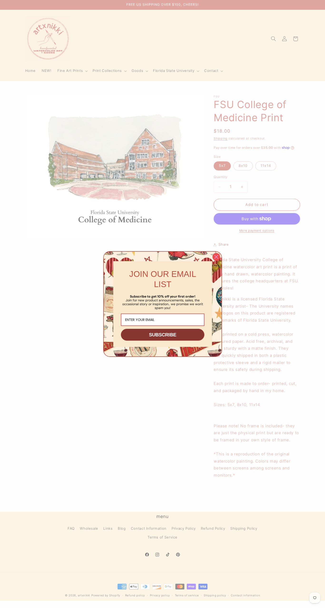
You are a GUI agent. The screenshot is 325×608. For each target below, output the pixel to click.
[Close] (216, 257)
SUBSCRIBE (162, 334)
